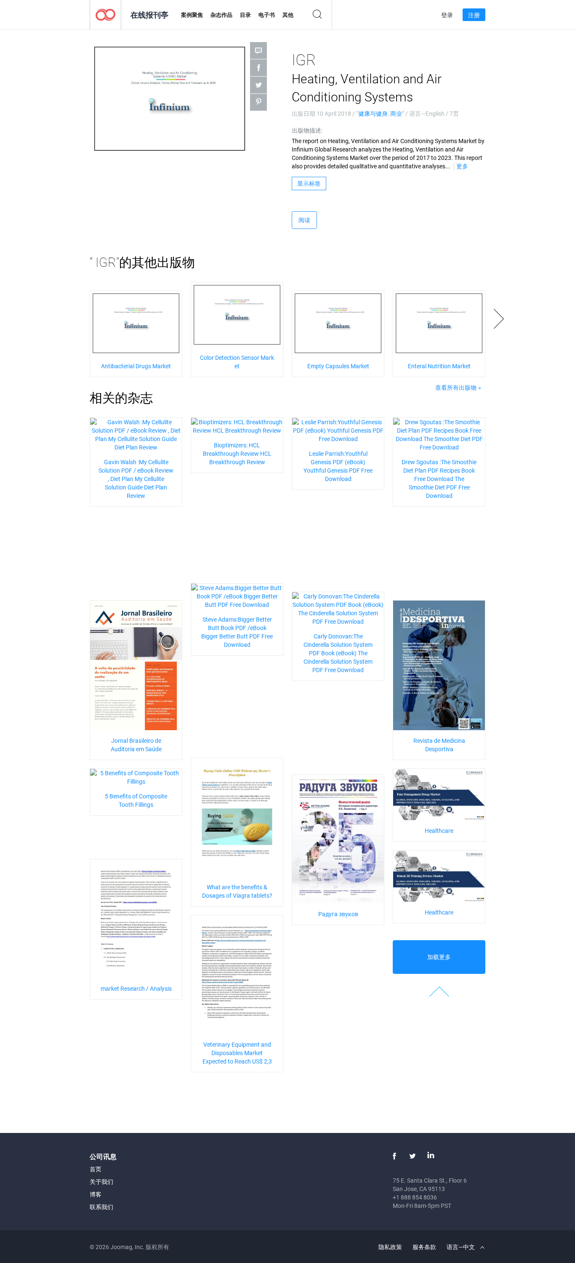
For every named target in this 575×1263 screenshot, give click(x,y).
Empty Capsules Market (338, 366)
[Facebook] (394, 1156)
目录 (245, 15)
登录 (447, 15)
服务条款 (424, 1247)
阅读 (304, 220)
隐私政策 (390, 1247)
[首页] (105, 14)
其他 (287, 15)
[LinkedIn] (430, 1156)
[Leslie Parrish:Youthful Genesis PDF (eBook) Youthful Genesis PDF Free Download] (338, 429)
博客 (95, 1194)
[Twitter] (412, 1156)
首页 (95, 1169)
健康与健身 (373, 113)
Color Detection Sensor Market (237, 362)
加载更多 (439, 957)
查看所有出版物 (456, 387)
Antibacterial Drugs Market (136, 366)
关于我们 (101, 1182)
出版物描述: (307, 130)
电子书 (266, 15)
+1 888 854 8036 (415, 1197)
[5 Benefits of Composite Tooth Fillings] (136, 776)
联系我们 (101, 1207)
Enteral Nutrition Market (439, 366)
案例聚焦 (192, 15)
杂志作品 (221, 15)
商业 (396, 113)
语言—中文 (461, 1247)
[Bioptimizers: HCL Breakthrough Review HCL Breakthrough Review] (237, 425)
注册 (474, 15)
